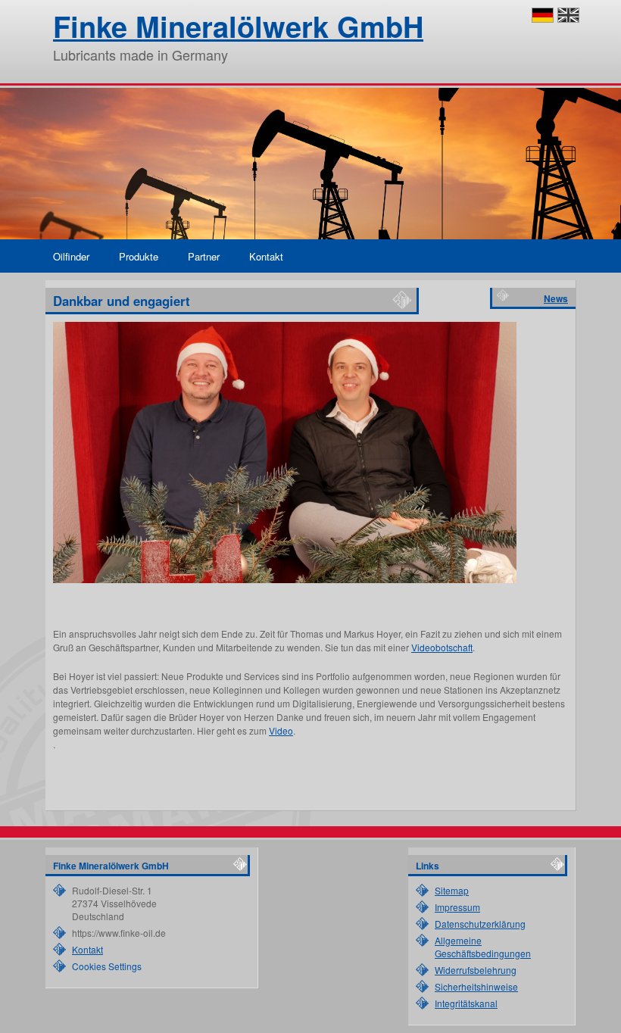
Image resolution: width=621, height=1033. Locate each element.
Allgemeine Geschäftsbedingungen (483, 947)
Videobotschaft (442, 647)
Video (281, 730)
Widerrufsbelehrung (475, 969)
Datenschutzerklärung (480, 923)
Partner (204, 256)
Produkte (138, 256)
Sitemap (452, 890)
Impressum (457, 906)
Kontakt (266, 256)
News (556, 298)
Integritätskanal (466, 1003)
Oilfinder (71, 256)
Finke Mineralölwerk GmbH (238, 26)
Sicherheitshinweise (476, 986)
